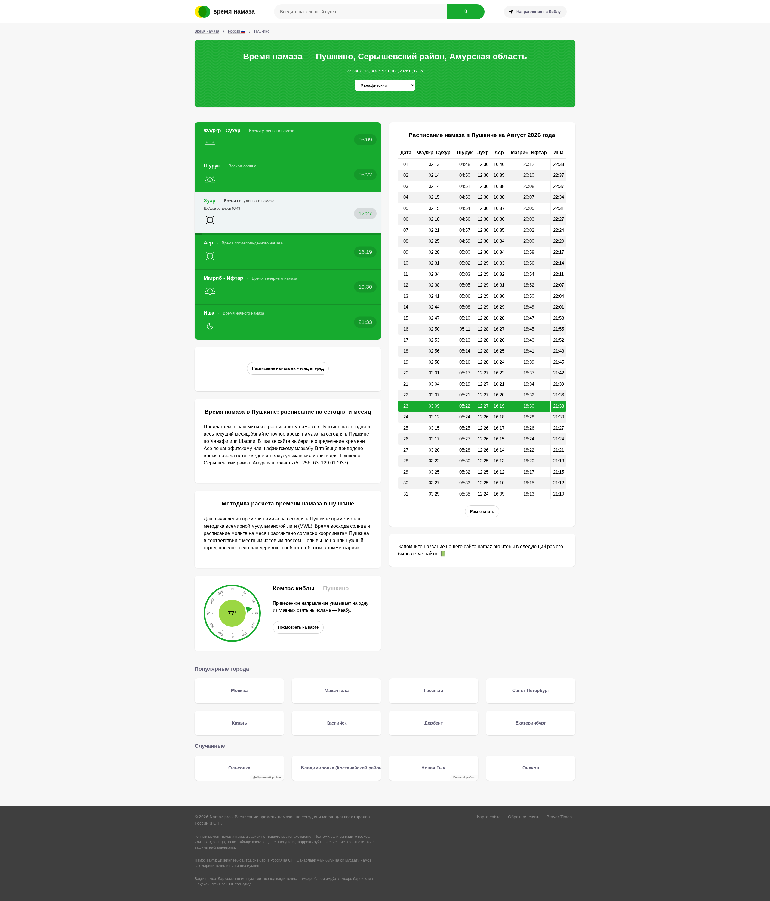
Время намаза (234, 11)
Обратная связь (523, 816)
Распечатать (482, 511)
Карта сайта (489, 816)
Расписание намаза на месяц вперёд (288, 368)
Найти (466, 11)
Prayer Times (559, 816)
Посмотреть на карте (298, 627)
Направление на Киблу (538, 11)
